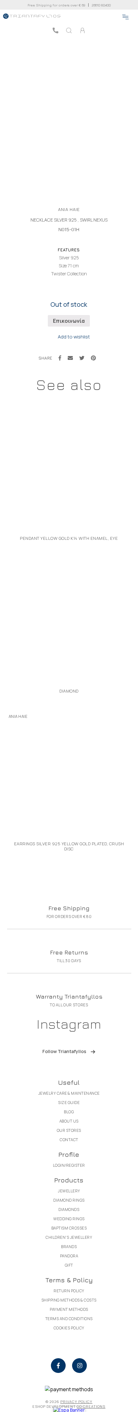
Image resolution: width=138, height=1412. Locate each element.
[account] (82, 30)
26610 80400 (101, 5)
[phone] (55, 30)
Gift (69, 1265)
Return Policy (69, 1291)
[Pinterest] (93, 357)
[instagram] (79, 1365)
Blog (69, 1112)
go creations (91, 1406)
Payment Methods (69, 1309)
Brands (69, 1246)
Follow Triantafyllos (64, 1051)
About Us (69, 1121)
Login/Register (69, 1165)
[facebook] (58, 1365)
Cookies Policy (69, 1328)
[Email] (70, 357)
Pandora (69, 1256)
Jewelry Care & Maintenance (69, 1093)
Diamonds (68, 1209)
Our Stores (69, 1130)
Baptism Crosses (69, 1228)
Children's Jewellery (69, 1237)
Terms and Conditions (69, 1318)
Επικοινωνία (69, 320)
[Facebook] (59, 357)
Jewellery (69, 1191)
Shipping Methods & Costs (69, 1300)
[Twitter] (81, 357)
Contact (69, 1139)
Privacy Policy (76, 1401)
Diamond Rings (69, 1200)
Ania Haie (69, 209)
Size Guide (69, 1102)
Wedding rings (69, 1218)
